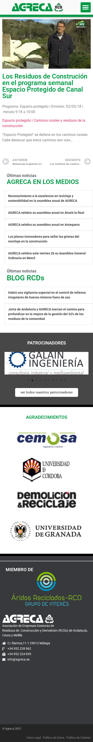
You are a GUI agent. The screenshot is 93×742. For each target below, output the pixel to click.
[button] (86, 7)
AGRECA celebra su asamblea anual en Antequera (44, 224)
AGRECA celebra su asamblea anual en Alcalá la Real (46, 212)
